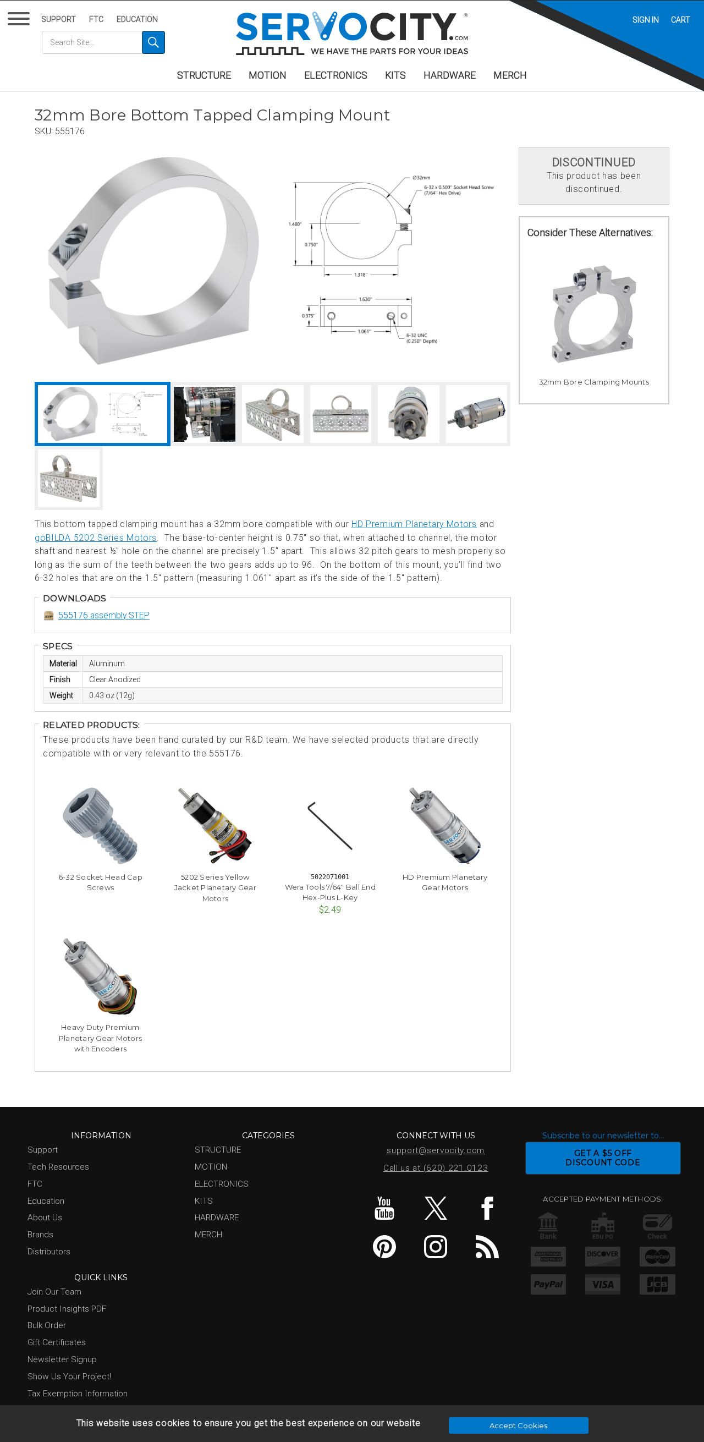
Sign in (645, 19)
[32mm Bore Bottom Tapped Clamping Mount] (153, 260)
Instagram (436, 1246)
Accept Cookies (518, 1425)
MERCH (510, 75)
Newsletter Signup (62, 1359)
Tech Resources (58, 1167)
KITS (395, 75)
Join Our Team (54, 1292)
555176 (70, 131)
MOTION (268, 75)
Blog (487, 1246)
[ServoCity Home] (352, 33)
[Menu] (20, 21)
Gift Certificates (57, 1342)
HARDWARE (450, 75)
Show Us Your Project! (69, 1376)
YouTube (384, 1208)
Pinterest (384, 1246)
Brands (40, 1235)
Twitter (436, 1208)
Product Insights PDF (67, 1309)
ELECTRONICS (335, 75)
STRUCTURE (204, 75)
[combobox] (103, 42)
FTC (96, 19)
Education (137, 19)
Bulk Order (47, 1325)
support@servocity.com (436, 1150)
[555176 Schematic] (391, 260)
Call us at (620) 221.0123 (435, 1168)
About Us (45, 1217)
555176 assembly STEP (104, 615)
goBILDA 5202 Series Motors (96, 538)
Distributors (49, 1252)
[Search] (153, 42)
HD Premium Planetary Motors (414, 524)
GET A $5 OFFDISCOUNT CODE (602, 1157)
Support (58, 19)
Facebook (487, 1208)
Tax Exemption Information (78, 1394)
